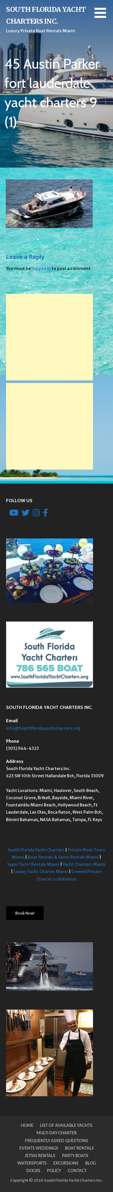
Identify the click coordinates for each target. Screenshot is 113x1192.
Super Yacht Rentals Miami (33, 864)
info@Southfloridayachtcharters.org (43, 728)
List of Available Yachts (66, 1126)
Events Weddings (38, 1148)
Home (27, 1126)
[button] (103, 16)
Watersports (32, 1163)
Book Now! (24, 913)
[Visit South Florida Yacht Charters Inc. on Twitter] (25, 514)
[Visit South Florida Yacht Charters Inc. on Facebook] (45, 514)
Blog (90, 1163)
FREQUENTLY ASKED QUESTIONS (56, 1141)
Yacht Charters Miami (84, 864)
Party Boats (75, 1156)
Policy (54, 1171)
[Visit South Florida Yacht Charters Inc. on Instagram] (36, 514)
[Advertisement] (49, 337)
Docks (33, 1171)
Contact (77, 1171)
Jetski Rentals (40, 1156)
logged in (41, 268)
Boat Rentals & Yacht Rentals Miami (63, 857)
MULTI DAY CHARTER (57, 1133)
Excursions (66, 1163)
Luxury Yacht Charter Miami (41, 871)
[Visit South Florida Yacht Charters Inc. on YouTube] (14, 514)
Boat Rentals (79, 1148)
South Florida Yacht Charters (36, 850)
